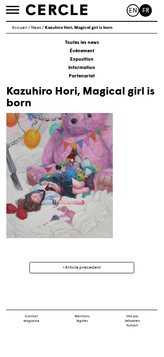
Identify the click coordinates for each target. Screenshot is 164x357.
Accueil (19, 28)
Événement (82, 51)
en (133, 11)
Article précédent (82, 268)
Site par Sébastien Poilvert (132, 321)
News (36, 28)
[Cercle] (56, 10)
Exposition (82, 59)
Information (81, 68)
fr (145, 11)
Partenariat (82, 76)
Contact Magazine (31, 319)
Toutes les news (82, 43)
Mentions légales (82, 319)
